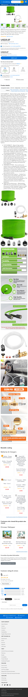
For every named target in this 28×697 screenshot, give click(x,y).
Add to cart (14, 58)
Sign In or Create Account (10, 615)
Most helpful (4, 602)
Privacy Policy (4, 667)
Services (11, 4)
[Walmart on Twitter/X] (5, 685)
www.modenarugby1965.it (15, 46)
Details (11, 76)
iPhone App (3, 678)
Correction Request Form (8, 563)
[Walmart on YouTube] (7, 685)
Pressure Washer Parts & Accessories (18, 91)
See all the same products (21, 551)
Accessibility (4, 657)
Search (24, 605)
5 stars (2, 588)
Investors (3, 630)
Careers (3, 626)
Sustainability (4, 632)
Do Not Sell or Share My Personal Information (10, 673)
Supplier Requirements (6, 634)
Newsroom (3, 628)
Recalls (2, 655)
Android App (4, 680)
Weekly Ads (19, 617)
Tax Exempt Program (5, 661)
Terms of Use (4, 665)
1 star (3, 594)
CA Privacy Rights (5, 669)
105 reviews (10, 36)
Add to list (8, 79)
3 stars (2, 591)
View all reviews (5, 583)
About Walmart (4, 624)
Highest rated (17, 599)
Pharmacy (3, 653)
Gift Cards (3, 646)
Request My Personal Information (8, 671)
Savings (16, 4)
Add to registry (21, 79)
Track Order (10, 617)
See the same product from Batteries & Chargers (16, 517)
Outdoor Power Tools (24, 89)
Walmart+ (3, 644)
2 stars (2, 593)
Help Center (22, 615)
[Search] (22, 2)
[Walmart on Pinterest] (10, 685)
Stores (2, 640)
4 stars (2, 589)
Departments (5, 4)
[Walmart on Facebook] (2, 685)
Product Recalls (4, 659)
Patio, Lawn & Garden (14, 89)
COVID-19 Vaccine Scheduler (7, 651)
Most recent (8, 599)
